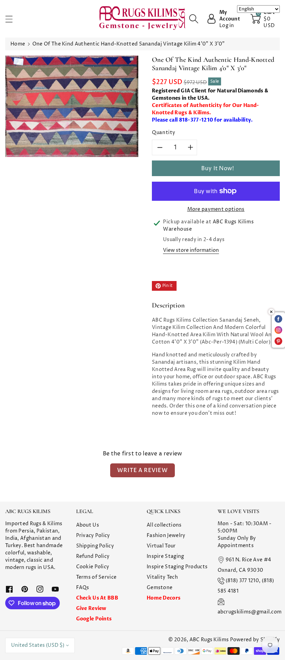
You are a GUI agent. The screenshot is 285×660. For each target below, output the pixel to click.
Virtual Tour (161, 546)
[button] (12, 19)
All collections (164, 525)
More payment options (216, 209)
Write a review (142, 470)
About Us (87, 525)
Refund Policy (93, 556)
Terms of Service (96, 577)
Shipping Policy (95, 546)
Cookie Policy (92, 566)
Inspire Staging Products (177, 566)
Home (17, 44)
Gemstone (159, 587)
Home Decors (163, 598)
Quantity (164, 132)
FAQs (82, 587)
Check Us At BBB (97, 598)
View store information (191, 250)
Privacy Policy (93, 535)
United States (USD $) (37, 645)
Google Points (94, 619)
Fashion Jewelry (166, 535)
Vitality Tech (162, 577)
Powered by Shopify (255, 639)
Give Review (91, 608)
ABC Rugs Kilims (209, 639)
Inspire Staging (165, 556)
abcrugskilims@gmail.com (250, 612)
